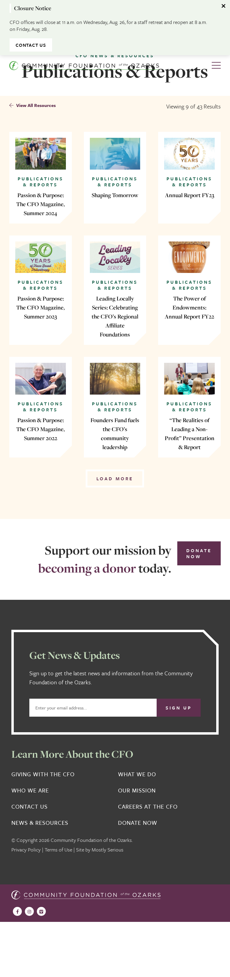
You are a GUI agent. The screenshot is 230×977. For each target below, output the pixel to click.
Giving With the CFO (43, 774)
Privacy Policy (26, 849)
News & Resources (39, 822)
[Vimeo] (41, 911)
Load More (114, 478)
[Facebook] (17, 911)
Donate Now (199, 553)
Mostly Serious (107, 849)
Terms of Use (58, 849)
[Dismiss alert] (224, 6)
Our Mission (137, 790)
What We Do (137, 774)
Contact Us (31, 45)
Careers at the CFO (148, 806)
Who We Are (30, 790)
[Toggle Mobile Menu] (216, 65)
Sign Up (179, 707)
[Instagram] (29, 911)
